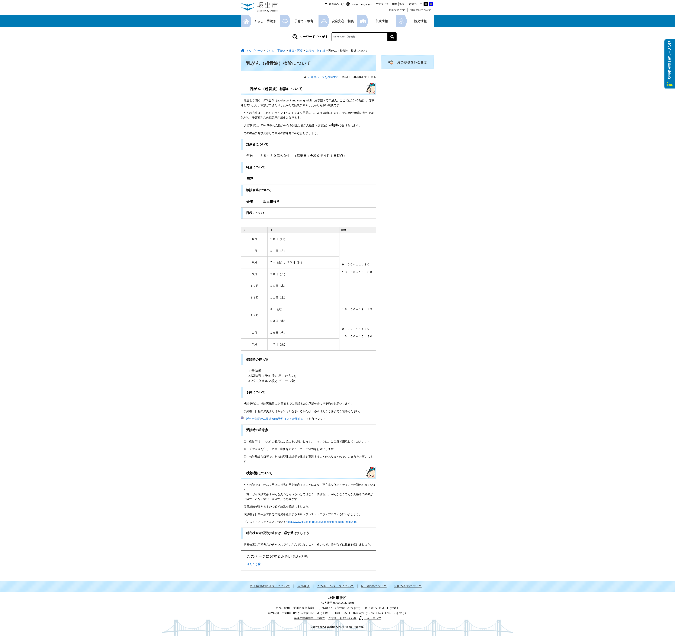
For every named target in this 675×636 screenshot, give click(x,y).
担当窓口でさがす (420, 9)
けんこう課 (254, 564)
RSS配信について (374, 586)
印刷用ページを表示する (323, 77)
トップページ (254, 50)
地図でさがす (397, 9)
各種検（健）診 (315, 50)
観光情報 (420, 21)
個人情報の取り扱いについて (270, 586)
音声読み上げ (336, 4)
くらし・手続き (265, 21)
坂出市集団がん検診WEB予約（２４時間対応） (276, 418)
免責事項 (303, 586)
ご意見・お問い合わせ (342, 618)
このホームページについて (335, 586)
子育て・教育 (303, 21)
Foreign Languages (361, 4)
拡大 (401, 4)
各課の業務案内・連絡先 (309, 618)
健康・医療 (296, 50)
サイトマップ (372, 618)
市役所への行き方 (347, 607)
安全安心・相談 (343, 21)
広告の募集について (408, 586)
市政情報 (381, 21)
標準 (394, 4)
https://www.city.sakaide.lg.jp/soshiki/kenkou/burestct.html (321, 521)
